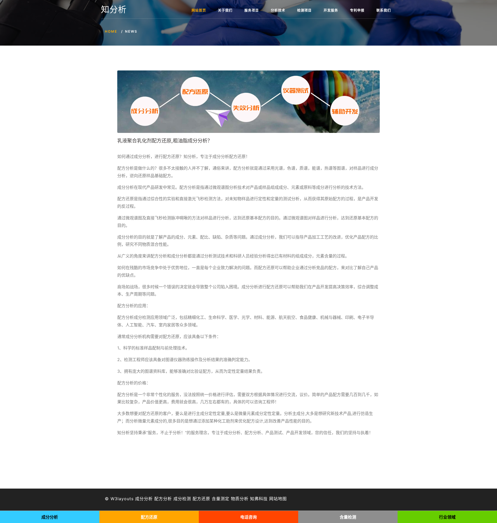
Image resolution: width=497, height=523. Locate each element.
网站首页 (199, 10)
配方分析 (163, 498)
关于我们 (225, 10)
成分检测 (182, 498)
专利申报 (357, 10)
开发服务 (331, 10)
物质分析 (239, 498)
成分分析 (144, 498)
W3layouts (122, 498)
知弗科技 (259, 498)
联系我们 (383, 10)
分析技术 (278, 10)
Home (111, 31)
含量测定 (220, 498)
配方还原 (201, 498)
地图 (282, 498)
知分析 (114, 9)
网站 (273, 498)
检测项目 (304, 10)
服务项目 (251, 10)
